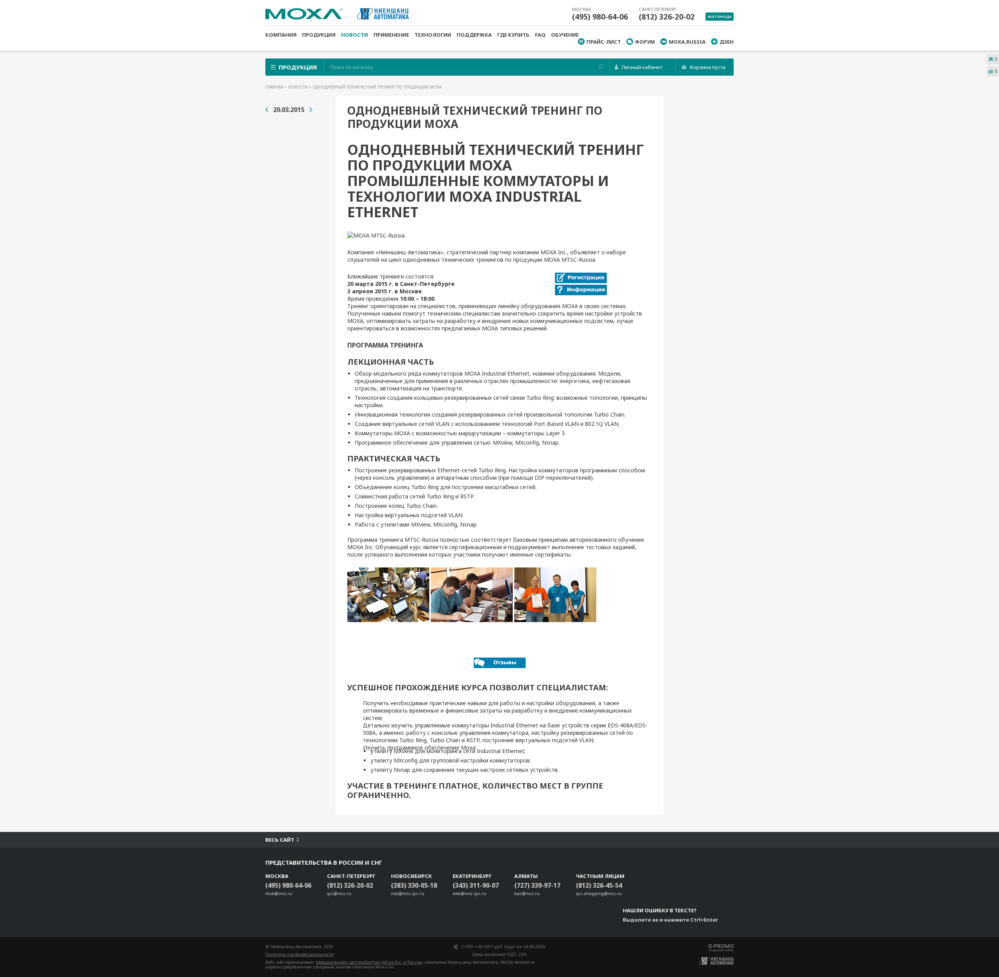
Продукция (319, 34)
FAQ (540, 34)
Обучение (565, 34)
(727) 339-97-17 (537, 885)
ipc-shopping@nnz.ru (599, 893)
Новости (354, 34)
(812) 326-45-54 (599, 885)
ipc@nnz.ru (339, 893)
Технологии (432, 34)
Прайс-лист (604, 41)
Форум (645, 41)
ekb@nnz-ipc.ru (469, 893)
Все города (719, 16)
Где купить (513, 34)
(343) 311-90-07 (476, 885)
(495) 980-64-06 (600, 17)
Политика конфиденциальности (299, 954)
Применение (391, 34)
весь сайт (279, 839)
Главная (274, 87)
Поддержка (474, 34)
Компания (281, 34)
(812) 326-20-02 (667, 17)
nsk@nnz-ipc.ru (407, 893)
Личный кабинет (642, 67)
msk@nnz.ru (278, 893)
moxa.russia (687, 41)
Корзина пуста (707, 67)
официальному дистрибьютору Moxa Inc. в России (369, 962)
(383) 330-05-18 (414, 885)
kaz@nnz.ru (527, 893)
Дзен (727, 41)
